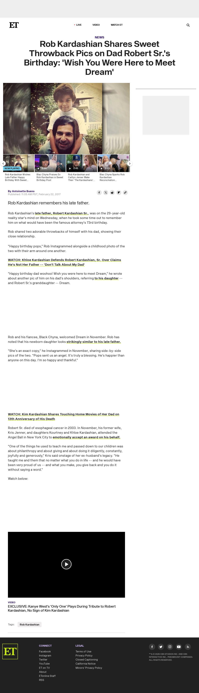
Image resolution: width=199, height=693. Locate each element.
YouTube (44, 664)
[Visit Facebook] (152, 647)
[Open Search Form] (188, 25)
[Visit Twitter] (161, 647)
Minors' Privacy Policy (89, 668)
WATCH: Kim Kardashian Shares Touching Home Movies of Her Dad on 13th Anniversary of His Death (63, 416)
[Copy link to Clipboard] (125, 193)
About (42, 672)
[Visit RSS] (188, 647)
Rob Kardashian (29, 624)
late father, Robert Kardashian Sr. (61, 213)
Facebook (45, 651)
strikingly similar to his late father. (94, 342)
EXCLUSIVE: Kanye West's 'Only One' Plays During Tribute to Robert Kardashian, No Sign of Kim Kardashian (62, 608)
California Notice (85, 664)
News (99, 37)
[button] (66, 564)
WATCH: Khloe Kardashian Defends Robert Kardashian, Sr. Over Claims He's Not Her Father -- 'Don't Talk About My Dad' (64, 262)
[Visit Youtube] (179, 647)
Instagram (45, 656)
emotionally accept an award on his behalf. (86, 437)
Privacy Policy (84, 656)
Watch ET (117, 25)
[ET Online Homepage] (14, 25)
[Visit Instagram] (170, 647)
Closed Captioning (87, 660)
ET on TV (44, 668)
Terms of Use (83, 651)
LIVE (79, 25)
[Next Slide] (129, 163)
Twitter (43, 660)
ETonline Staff (47, 676)
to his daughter (107, 278)
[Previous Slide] (3, 163)
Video (96, 25)
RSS (41, 680)
